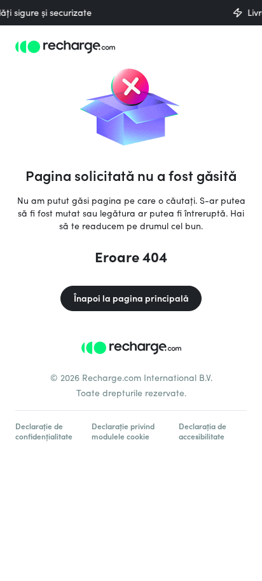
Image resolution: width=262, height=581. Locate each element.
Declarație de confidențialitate (43, 431)
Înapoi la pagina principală (131, 298)
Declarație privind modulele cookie (123, 431)
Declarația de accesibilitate (202, 431)
